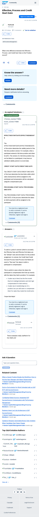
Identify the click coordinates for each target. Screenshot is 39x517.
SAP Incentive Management (10, 41)
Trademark (10, 507)
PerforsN (11, 25)
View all (4, 482)
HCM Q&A (6, 7)
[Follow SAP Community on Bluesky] (18, 492)
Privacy (10, 497)
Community (13, 2)
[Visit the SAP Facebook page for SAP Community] (14, 492)
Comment (32, 63)
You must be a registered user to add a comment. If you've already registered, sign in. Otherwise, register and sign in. (18, 211)
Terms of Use (29, 497)
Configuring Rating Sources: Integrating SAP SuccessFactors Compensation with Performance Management (17, 400)
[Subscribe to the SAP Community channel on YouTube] (21, 492)
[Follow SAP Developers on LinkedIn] (24, 492)
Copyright (10, 502)
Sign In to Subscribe (26, 16)
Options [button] (35, 17)
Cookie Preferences (10, 512)
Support (29, 507)
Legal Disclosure (29, 502)
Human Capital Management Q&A (14, 425)
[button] (3, 34)
